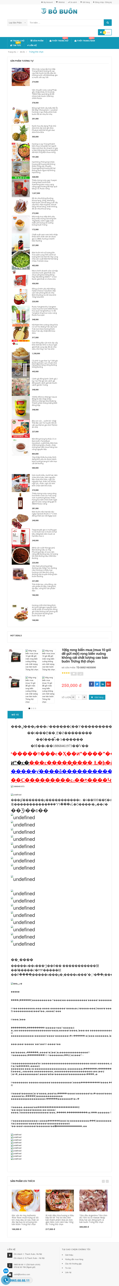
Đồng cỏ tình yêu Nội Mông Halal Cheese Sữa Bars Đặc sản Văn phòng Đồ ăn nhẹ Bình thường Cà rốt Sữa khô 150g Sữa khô (44, 292)
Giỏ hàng (86, 2)
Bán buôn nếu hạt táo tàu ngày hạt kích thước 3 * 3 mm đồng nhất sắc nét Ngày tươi (44, 513)
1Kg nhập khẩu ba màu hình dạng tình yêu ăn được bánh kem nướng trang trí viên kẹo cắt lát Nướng (44, 460)
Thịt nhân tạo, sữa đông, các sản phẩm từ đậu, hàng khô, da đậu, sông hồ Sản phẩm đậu (44, 587)
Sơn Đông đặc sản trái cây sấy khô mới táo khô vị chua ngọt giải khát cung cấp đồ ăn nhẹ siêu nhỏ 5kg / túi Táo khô (45, 345)
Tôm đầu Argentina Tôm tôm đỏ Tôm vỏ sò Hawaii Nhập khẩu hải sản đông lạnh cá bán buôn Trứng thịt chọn (93, 1218)
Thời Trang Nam (85, 40)
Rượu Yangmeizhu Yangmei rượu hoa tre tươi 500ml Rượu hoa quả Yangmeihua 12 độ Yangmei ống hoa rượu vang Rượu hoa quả (45, 310)
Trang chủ (18, 40)
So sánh (73, 2)
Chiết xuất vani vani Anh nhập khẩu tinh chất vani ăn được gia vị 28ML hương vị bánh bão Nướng (45, 237)
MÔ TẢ (15, 714)
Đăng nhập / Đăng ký (103, 2)
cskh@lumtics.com (22, 1274)
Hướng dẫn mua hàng (74, 1259)
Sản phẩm (38, 40)
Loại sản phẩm (15, 22)
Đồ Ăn (22, 52)
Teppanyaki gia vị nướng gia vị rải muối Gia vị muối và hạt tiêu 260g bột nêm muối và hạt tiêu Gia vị (44, 532)
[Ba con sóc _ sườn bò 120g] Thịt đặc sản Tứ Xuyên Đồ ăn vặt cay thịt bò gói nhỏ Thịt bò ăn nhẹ (44, 423)
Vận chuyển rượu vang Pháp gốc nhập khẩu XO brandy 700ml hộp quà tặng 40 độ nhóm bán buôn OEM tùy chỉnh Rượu (44, 94)
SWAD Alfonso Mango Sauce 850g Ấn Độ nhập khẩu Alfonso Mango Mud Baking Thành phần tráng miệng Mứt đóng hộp (44, 401)
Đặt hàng (98, 697)
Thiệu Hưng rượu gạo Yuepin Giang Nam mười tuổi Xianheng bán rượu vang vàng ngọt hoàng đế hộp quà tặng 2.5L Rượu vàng (44, 184)
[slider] (67, 673)
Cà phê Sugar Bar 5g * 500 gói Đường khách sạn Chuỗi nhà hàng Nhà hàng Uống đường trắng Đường (45, 363)
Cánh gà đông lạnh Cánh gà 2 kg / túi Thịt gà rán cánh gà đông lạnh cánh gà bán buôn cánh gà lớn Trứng (44, 381)
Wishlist (61, 2)
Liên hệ (33, 45)
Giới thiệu (69, 1254)
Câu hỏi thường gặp (73, 1263)
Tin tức (16, 45)
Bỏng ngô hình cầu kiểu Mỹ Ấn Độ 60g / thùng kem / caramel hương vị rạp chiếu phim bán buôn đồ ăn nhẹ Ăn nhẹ (45, 111)
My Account (48, 2)
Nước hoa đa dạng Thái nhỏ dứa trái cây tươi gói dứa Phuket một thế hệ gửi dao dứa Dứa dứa (44, 129)
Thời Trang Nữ (59, 40)
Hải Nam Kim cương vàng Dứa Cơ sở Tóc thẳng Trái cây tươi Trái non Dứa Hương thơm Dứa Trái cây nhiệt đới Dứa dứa (45, 328)
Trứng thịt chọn (36, 51)
